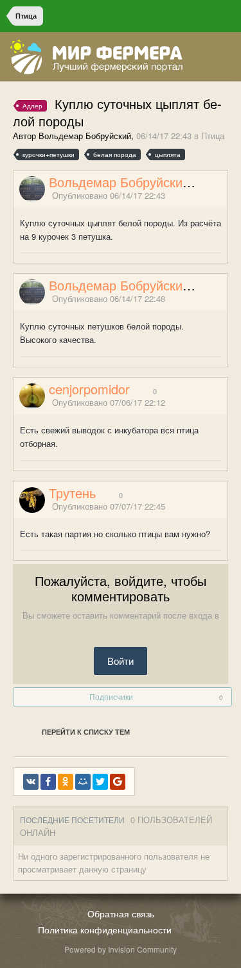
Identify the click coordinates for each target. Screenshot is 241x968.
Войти (120, 660)
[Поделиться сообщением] (224, 196)
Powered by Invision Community (120, 949)
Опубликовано (108, 195)
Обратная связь (120, 913)
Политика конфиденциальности (105, 929)
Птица (212, 135)
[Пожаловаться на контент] (207, 196)
